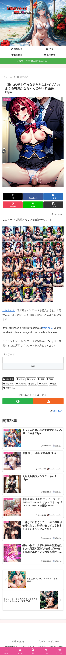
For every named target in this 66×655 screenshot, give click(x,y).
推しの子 (9, 384)
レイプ (32, 379)
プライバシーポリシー (48, 641)
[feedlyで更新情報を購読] (17, 401)
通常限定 (9, 379)
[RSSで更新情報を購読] (48, 401)
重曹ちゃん (10, 388)
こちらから (8, 310)
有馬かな (22, 384)
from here (47, 328)
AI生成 (22, 379)
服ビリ (34, 384)
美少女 (44, 384)
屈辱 (42, 379)
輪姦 (54, 384)
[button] (53, 204)
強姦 (51, 379)
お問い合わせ (17, 641)
